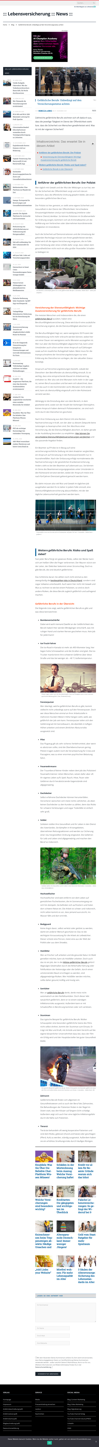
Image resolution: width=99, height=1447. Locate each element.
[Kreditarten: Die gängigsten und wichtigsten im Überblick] (65, 1191)
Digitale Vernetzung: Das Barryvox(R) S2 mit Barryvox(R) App (22, 161)
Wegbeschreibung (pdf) (11, 1423)
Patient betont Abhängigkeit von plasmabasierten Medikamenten (19, 286)
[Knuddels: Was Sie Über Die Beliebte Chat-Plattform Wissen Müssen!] (44, 1156)
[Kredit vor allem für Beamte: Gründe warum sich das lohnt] (87, 1156)
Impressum (7, 1404)
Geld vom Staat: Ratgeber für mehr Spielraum (87, 1239)
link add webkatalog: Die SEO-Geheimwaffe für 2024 (22, 244)
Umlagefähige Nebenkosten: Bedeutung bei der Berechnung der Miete (22, 315)
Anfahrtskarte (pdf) (10, 1419)
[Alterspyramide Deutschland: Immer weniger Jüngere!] (65, 1226)
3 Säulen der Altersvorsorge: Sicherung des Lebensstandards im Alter (86, 1276)
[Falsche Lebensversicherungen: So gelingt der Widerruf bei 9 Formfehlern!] (87, 1191)
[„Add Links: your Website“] (44, 1261)
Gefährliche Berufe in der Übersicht (57, 169)
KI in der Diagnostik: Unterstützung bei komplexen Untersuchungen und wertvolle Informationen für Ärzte (22, 349)
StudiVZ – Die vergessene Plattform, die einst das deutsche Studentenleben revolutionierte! (22, 384)
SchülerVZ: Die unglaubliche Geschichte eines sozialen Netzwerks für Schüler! (22, 401)
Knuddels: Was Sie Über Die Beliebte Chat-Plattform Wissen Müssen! (43, 1171)
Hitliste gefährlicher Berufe (75, 962)
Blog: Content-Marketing (76, 1399)
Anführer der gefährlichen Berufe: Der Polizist (60, 153)
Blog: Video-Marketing (75, 1404)
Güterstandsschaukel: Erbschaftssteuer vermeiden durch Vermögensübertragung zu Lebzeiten (21, 132)
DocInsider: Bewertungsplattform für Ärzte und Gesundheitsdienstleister (22, 175)
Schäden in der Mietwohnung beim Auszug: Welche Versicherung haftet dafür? (65, 1171)
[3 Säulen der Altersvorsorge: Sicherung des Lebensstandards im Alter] (87, 1261)
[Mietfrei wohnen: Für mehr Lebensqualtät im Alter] (65, 1261)
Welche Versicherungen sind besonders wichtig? (44, 1204)
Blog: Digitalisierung (74, 1409)
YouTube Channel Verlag (76, 1414)
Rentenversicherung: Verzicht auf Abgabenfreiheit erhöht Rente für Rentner (21, 331)
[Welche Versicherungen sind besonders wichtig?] (44, 1191)
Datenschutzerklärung (43, 1367)
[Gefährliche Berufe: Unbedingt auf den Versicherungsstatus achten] (65, 82)
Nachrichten (39, 1414)
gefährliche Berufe (55, 992)
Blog (94, 110)
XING (69, 1428)
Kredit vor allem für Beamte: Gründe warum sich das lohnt (85, 1171)
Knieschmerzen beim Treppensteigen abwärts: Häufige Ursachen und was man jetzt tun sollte (44, 1241)
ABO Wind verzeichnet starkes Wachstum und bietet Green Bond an (21, 444)
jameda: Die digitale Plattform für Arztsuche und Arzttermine (21, 216)
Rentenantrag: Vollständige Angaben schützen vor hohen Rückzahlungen (21, 367)
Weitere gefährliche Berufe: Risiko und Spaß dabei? (62, 165)
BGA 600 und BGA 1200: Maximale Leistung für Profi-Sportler (21, 116)
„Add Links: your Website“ (43, 1271)
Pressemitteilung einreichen (45, 1404)
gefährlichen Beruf (43, 318)
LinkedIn (70, 1423)
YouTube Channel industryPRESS (79, 1419)
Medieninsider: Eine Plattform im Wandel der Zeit (22, 189)
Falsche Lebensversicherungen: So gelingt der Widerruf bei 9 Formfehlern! (86, 1206)
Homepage (7, 1399)
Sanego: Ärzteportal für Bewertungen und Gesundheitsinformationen (22, 202)
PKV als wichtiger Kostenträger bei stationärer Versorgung (21, 430)
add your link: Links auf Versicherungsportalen (21, 256)
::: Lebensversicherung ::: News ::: (38, 14)
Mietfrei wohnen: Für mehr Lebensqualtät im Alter (65, 1274)
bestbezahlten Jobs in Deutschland (66, 580)
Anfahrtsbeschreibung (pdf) (13, 1409)
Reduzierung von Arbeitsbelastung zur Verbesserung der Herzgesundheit (20, 230)
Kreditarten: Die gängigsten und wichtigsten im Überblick (65, 1206)
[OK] (96, 1441)
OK (49, 1443)
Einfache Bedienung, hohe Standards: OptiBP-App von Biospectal (22, 300)
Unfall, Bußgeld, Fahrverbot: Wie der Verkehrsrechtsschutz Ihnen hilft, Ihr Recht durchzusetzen (21, 88)
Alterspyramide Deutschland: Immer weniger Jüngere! (65, 1241)
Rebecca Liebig (45, 111)
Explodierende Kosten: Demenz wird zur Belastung (21, 148)
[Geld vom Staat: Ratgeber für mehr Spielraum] (87, 1226)
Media (37, 1399)
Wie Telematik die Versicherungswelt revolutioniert (20, 103)
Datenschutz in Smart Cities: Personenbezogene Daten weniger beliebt (22, 271)
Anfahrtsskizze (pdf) (10, 1414)
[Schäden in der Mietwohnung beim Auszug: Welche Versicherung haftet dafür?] (65, 1156)
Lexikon (38, 1409)
